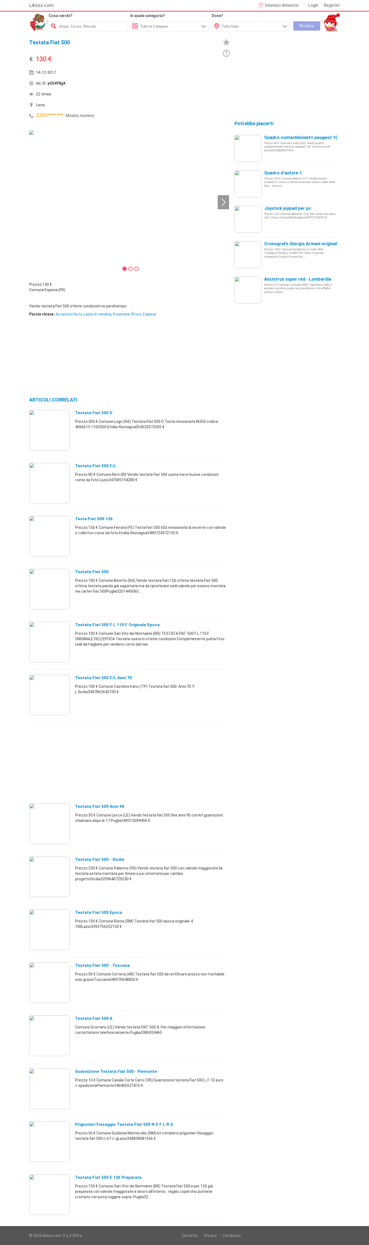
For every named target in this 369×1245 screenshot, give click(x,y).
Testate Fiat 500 (92, 571)
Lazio (88, 314)
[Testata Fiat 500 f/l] (49, 483)
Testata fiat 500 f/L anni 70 (103, 677)
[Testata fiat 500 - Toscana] (49, 982)
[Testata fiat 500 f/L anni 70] (49, 695)
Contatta (190, 1235)
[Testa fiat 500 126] (49, 536)
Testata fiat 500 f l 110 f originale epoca (117, 624)
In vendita (103, 314)
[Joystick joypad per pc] (247, 219)
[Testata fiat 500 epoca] (49, 929)
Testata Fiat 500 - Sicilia (99, 859)
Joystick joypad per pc (287, 208)
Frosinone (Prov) (127, 314)
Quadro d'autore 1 (283, 172)
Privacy (210, 1235)
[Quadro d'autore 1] (247, 183)
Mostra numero (80, 115)
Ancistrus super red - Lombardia (297, 279)
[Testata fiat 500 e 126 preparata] (49, 1194)
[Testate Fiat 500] (49, 589)
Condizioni (232, 1235)
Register (332, 5)
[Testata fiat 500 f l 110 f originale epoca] (49, 642)
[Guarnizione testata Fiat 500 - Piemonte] (49, 1088)
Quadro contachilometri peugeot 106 (302, 137)
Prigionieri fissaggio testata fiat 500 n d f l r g (124, 1124)
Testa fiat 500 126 (94, 518)
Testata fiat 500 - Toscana (102, 965)
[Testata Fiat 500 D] (49, 430)
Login (313, 5)
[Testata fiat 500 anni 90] (49, 823)
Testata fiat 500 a (93, 1018)
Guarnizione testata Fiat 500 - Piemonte (116, 1071)
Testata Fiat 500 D (93, 412)
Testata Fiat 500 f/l (95, 465)
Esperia (149, 314)
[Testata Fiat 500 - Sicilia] (49, 876)
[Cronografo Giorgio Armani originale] (247, 254)
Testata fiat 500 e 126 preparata (108, 1177)
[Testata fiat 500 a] (49, 1035)
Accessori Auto (68, 314)
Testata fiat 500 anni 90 (99, 806)
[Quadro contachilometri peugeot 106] (247, 148)
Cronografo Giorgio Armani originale (301, 243)
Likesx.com (41, 5)
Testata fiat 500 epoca (98, 912)
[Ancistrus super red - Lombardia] (247, 290)
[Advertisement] (177, 84)
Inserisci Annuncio (282, 5)
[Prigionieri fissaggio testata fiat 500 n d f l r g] (49, 1141)
